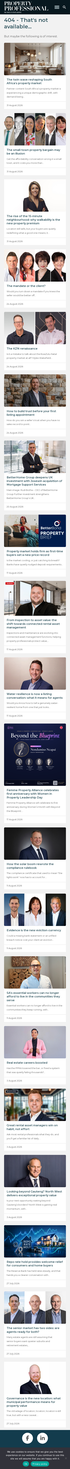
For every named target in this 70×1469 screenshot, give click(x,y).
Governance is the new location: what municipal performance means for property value (34, 1402)
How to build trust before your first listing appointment (31, 412)
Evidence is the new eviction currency (34, 930)
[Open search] (64, 7)
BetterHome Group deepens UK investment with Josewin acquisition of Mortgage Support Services (34, 481)
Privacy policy (39, 1463)
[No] (65, 1458)
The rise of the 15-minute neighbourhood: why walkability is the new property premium (33, 219)
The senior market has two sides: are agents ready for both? (33, 1329)
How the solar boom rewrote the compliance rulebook (30, 865)
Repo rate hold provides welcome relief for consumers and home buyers (35, 1263)
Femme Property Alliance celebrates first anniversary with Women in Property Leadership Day (33, 793)
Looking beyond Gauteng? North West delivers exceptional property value (34, 1193)
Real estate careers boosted (27, 1062)
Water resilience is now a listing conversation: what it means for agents (35, 695)
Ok (26, 1463)
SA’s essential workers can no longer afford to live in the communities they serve (33, 996)
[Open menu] (57, 7)
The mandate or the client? (26, 286)
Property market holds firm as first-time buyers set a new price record (35, 553)
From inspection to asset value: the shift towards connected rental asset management (33, 623)
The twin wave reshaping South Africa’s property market (29, 81)
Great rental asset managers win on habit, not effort (32, 1127)
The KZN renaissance (22, 348)
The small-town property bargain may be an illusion (33, 151)
